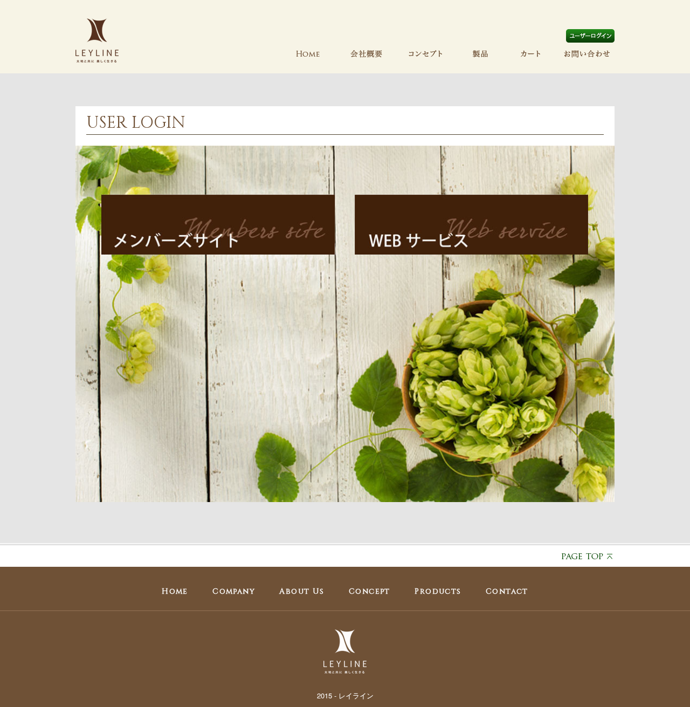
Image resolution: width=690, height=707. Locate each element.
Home (175, 591)
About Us (301, 591)
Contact (507, 591)
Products (438, 591)
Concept (369, 591)
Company (233, 591)
